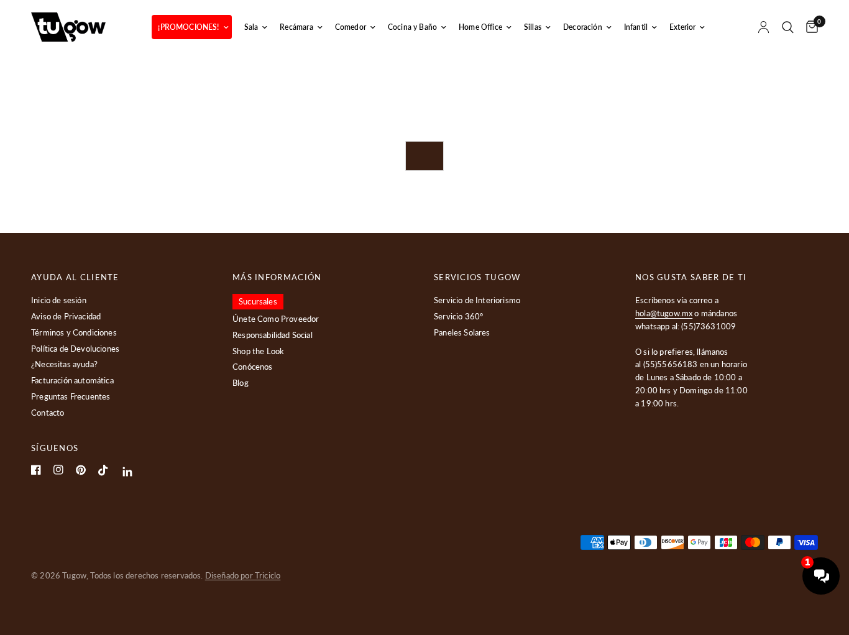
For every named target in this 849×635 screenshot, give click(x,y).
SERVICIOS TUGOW (477, 277)
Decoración (582, 27)
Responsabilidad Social (272, 335)
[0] (809, 27)
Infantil (636, 27)
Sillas (532, 27)
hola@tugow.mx (663, 313)
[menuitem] (191, 27)
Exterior (682, 27)
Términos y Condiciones (74, 332)
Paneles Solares (462, 332)
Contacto (47, 413)
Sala (251, 27)
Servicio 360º (458, 316)
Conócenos (252, 367)
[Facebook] (36, 470)
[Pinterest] (81, 470)
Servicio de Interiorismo (477, 300)
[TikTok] (103, 470)
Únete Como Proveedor (275, 319)
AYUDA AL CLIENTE (75, 277)
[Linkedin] (128, 472)
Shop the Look (258, 351)
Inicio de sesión (58, 300)
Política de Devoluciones (75, 349)
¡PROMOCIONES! (188, 27)
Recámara (296, 27)
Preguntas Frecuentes (70, 396)
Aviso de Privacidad (66, 316)
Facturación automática (72, 380)
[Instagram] (58, 470)
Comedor (350, 27)
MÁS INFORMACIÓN (277, 277)
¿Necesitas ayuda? (64, 364)
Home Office (480, 27)
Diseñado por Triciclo (243, 575)
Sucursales (258, 301)
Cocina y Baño (412, 27)
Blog (240, 383)
